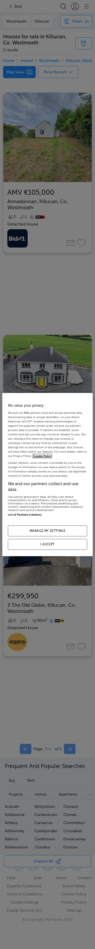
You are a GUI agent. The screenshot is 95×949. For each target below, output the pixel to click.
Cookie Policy (42, 456)
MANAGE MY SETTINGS (48, 531)
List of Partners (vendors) (24, 514)
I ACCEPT (47, 544)
